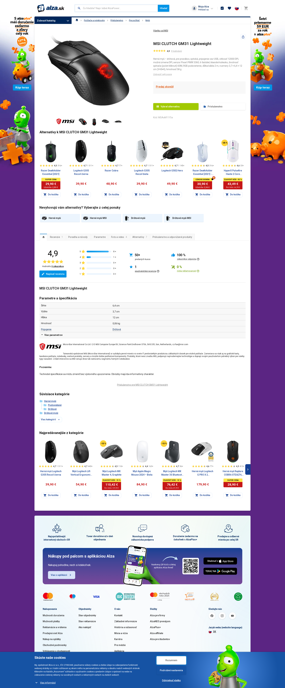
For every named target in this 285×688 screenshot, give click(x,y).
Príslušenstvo (117, 20)
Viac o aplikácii (59, 575)
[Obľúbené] (229, 8)
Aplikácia (119, 651)
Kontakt (118, 615)
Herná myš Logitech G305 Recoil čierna (51, 473)
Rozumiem (171, 660)
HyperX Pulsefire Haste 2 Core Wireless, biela (233, 172)
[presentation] (43, 237)
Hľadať (163, 8)
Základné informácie (125, 621)
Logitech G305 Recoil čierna (81, 172)
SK (214, 631)
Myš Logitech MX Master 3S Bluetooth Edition (172, 473)
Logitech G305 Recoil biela (142, 172)
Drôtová (117, 329)
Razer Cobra (111, 170)
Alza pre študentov (160, 639)
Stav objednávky (87, 615)
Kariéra (118, 639)
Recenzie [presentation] (56, 237)
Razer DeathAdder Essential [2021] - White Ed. (202, 172)
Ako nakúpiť (85, 627)
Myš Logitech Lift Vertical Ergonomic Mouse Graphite (81, 473)
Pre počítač (134, 20)
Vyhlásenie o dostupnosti (56, 651)
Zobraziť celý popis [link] (162, 74)
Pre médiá (120, 645)
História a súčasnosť (125, 627)
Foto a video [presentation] (119, 237)
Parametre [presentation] (100, 237)
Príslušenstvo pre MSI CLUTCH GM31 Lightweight (142, 385)
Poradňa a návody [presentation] (78, 237)
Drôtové (52, 409)
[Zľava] (224, 143)
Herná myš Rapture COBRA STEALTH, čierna (233, 473)
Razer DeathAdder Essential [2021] (51, 172)
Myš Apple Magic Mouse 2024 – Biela (141, 473)
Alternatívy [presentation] (139, 237)
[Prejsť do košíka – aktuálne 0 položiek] (246, 8)
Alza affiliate (156, 633)
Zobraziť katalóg (46, 20)
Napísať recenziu (55, 274)
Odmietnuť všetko (171, 680)
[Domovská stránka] (77, 20)
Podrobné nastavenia (171, 670)
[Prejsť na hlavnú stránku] (50, 8)
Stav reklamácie (87, 621)
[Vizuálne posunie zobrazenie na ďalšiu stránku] (248, 469)
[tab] (43, 237)
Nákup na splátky (52, 639)
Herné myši (50, 401)
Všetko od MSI (160, 30)
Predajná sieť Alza (53, 633)
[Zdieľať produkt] (243, 36)
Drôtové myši (51, 413)
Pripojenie (46, 329)
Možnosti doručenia (53, 615)
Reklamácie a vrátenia (54, 627)
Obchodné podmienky (54, 645)
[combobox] (116, 8)
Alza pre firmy (157, 615)
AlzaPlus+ (155, 627)
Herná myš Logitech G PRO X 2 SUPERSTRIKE (202, 473)
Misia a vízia (121, 633)
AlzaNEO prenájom (160, 621)
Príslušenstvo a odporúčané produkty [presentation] (172, 237)
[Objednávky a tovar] (222, 8)
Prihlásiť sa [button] (203, 9)
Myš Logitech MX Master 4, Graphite (111, 473)
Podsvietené (55, 405)
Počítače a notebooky (94, 20)
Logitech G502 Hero (172, 170)
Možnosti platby (51, 621)
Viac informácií (48, 682)
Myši (147, 20)
